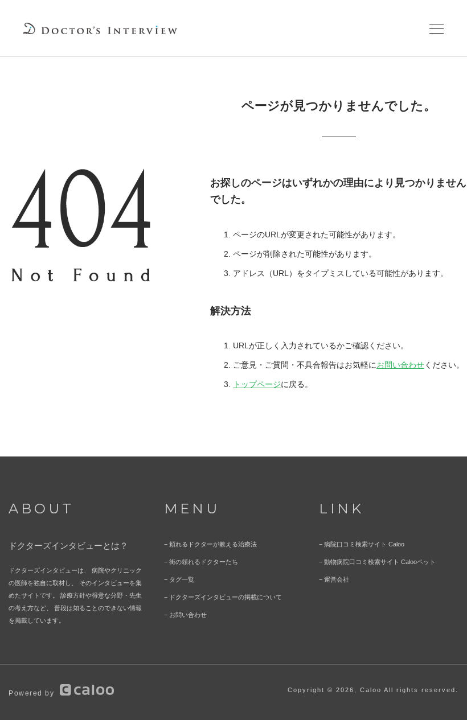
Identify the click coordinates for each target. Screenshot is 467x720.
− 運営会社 (334, 579)
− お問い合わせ (185, 614)
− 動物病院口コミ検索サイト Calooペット (377, 561)
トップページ (257, 384)
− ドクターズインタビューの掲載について (223, 597)
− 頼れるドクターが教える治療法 (210, 544)
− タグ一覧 (179, 579)
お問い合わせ (400, 364)
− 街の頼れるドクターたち (201, 561)
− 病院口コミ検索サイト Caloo (361, 544)
